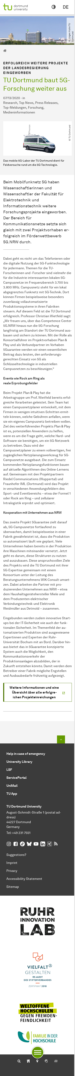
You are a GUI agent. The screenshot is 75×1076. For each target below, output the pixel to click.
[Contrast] (54, 7)
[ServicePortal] (46, 1061)
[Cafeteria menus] (28, 1061)
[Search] (19, 1061)
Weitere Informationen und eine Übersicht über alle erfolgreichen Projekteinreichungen (34, 692)
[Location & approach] (37, 1061)
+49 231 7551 (21, 833)
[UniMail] (56, 1061)
